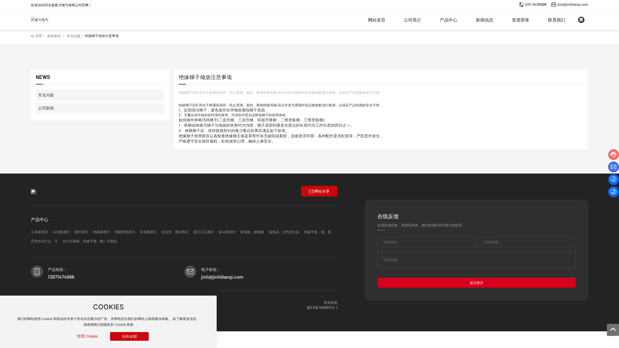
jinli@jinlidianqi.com (573, 4)
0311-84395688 (535, 4)
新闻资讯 (54, 36)
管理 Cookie (87, 336)
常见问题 (73, 36)
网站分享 (322, 191)
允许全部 (129, 336)
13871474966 (61, 277)
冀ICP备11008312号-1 (322, 307)
